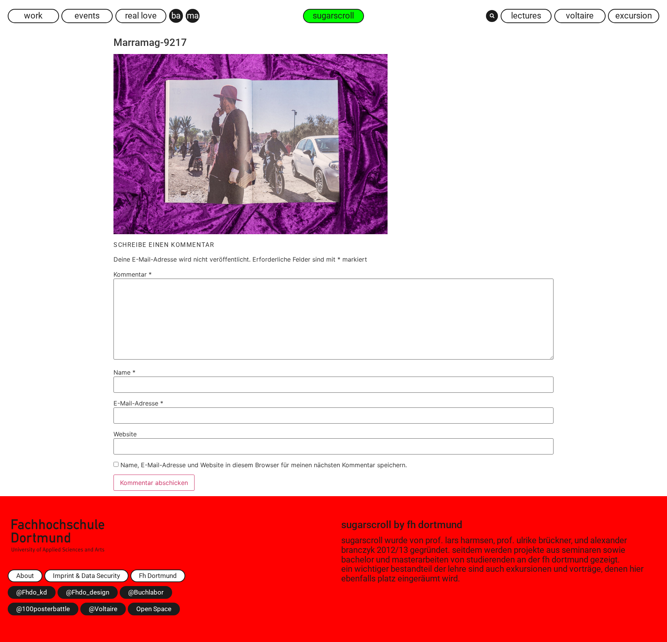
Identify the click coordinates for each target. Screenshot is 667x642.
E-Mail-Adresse (138, 403)
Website (125, 434)
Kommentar (132, 274)
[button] (492, 16)
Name (124, 372)
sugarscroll (366, 524)
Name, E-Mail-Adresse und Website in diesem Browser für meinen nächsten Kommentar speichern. (263, 465)
